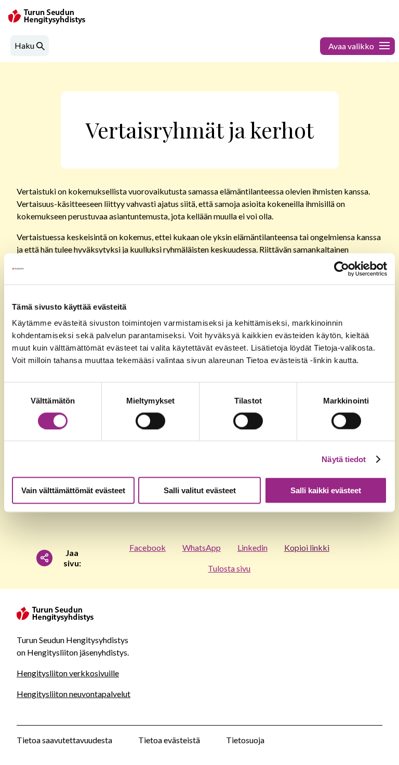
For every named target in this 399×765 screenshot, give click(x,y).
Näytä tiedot (344, 458)
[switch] (150, 420)
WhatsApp (201, 547)
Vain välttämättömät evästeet (73, 490)
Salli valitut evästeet (200, 490)
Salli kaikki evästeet (325, 490)
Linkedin (252, 547)
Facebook (147, 547)
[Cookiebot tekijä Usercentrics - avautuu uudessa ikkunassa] (341, 268)
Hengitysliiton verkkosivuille (68, 673)
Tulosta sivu (229, 568)
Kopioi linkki (306, 547)
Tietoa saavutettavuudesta (64, 740)
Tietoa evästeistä (169, 740)
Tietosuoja (245, 740)
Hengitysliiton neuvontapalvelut (73, 694)
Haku (24, 45)
